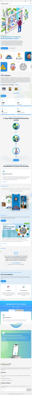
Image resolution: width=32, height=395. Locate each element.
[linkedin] (30, 1)
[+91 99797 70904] (3, 1)
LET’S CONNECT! (12, 48)
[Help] (25, 1)
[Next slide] (30, 260)
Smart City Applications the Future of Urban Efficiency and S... (14, 239)
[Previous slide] (2, 260)
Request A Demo (4, 48)
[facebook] (27, 1)
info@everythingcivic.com (6, 378)
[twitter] (29, 1)
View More (3, 220)
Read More (3, 96)
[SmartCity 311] (5, 4)
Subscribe (29, 389)
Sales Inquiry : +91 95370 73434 (7, 380)
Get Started (16, 160)
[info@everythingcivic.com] (1, 1)
